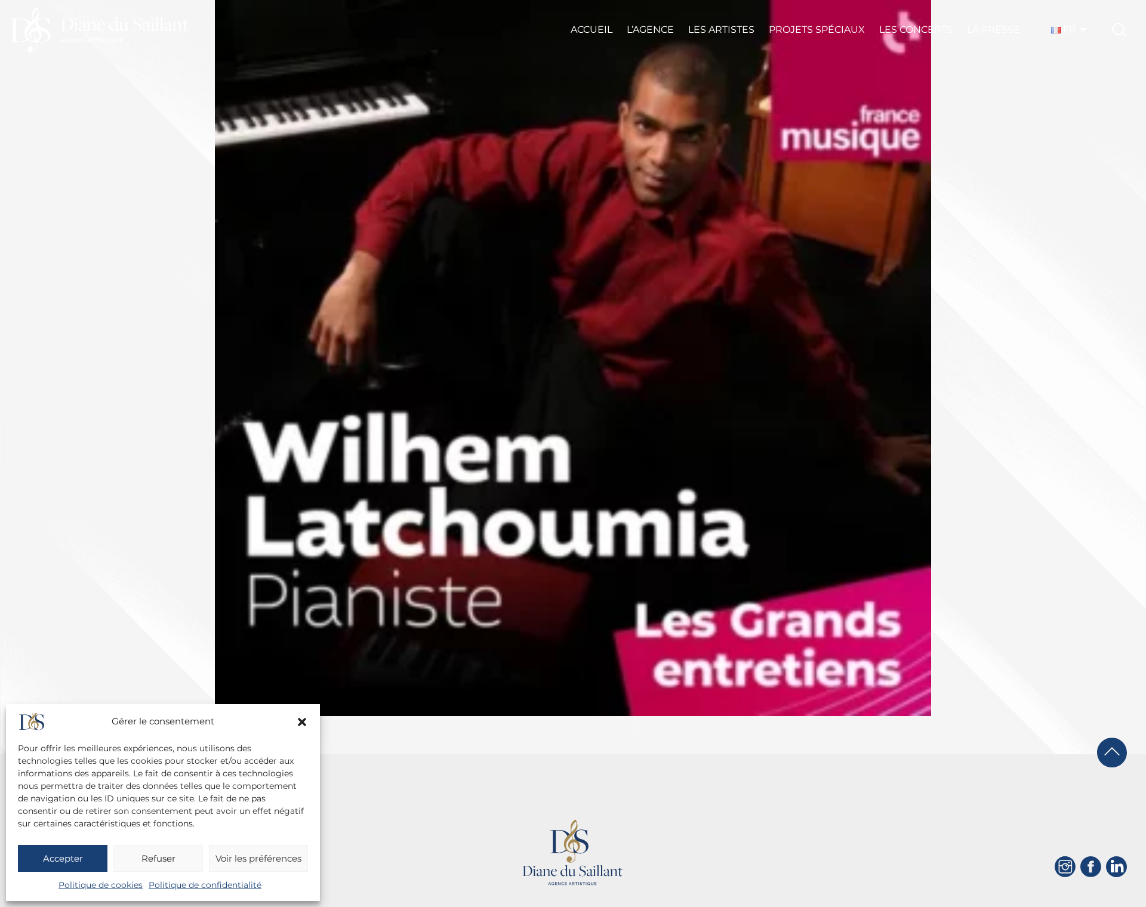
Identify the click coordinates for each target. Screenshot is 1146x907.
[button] (302, 722)
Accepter (63, 858)
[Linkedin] (1116, 866)
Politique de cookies (100, 885)
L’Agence (650, 29)
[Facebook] (1090, 866)
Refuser (158, 858)
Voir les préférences (258, 858)
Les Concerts (916, 29)
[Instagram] (1065, 866)
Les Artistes (721, 29)
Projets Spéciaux (817, 29)
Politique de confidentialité (205, 885)
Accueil (591, 29)
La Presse (993, 29)
